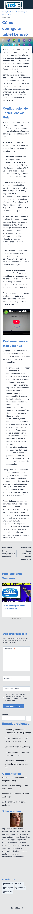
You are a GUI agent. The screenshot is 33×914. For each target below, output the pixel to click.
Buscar (5, 715)
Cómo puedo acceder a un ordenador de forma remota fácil (16, 764)
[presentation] (16, 592)
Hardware (6, 18)
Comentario (9, 649)
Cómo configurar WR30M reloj (17, 747)
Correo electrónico (12, 689)
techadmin (6, 777)
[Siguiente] (27, 599)
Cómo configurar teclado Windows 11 (26, 554)
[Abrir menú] (27, 4)
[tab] (12, 618)
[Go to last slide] (5, 599)
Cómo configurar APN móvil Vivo (8, 552)
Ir (28, 718)
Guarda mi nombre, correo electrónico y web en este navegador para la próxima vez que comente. (16, 698)
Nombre (8, 679)
